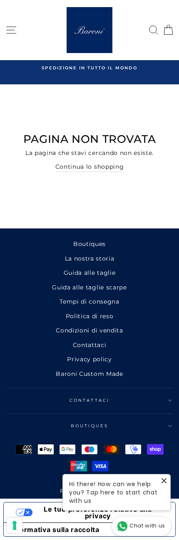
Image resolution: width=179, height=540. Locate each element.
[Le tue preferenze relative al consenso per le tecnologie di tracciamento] (14, 525)
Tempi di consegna (89, 301)
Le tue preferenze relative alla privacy (98, 512)
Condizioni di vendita (89, 330)
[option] (89, 67)
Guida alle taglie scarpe (89, 287)
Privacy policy (89, 359)
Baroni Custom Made (89, 373)
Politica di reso (90, 316)
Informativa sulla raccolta (54, 529)
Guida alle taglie (90, 272)
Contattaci (90, 345)
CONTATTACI (89, 400)
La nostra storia (89, 258)
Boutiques (89, 244)
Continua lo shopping (89, 166)
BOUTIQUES (89, 425)
